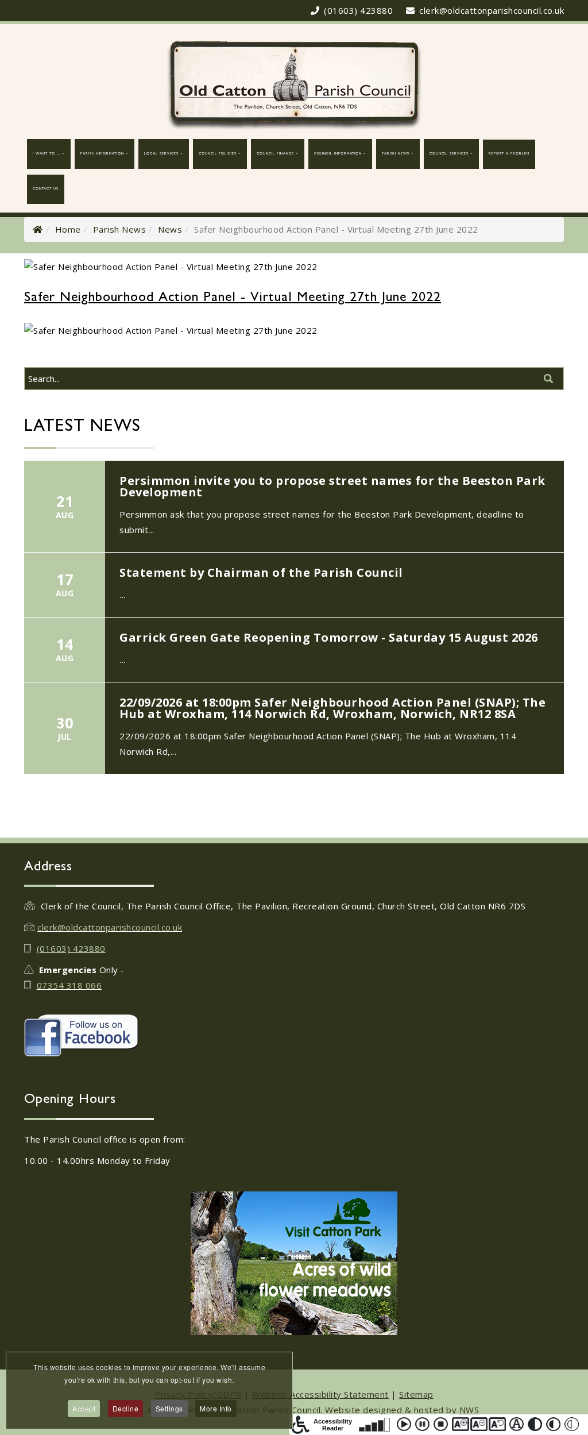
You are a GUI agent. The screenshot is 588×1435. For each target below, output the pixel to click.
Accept (83, 1408)
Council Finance (275, 154)
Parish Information (102, 154)
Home (68, 229)
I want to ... (46, 154)
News (170, 229)
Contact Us (46, 189)
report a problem (509, 154)
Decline (126, 1408)
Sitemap (416, 1394)
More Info (216, 1408)
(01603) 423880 (358, 10)
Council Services (449, 154)
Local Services (161, 154)
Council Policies (218, 154)
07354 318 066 (69, 985)
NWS (469, 1409)
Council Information (338, 154)
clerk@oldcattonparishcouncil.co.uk (491, 10)
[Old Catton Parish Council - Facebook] (294, 1035)
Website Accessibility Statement (320, 1394)
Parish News (395, 154)
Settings (169, 1408)
